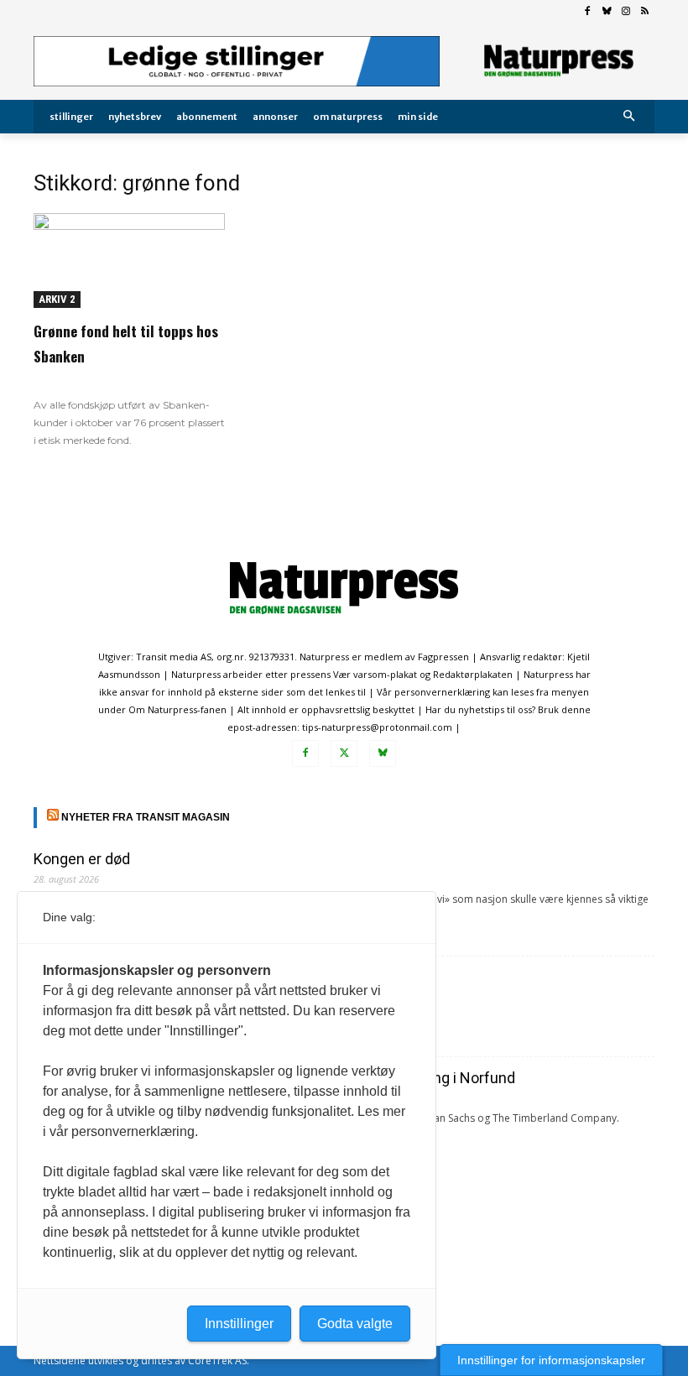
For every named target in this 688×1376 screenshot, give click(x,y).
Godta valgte (355, 1323)
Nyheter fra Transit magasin (145, 817)
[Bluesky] (607, 12)
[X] (344, 753)
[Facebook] (587, 12)
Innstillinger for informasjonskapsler (551, 1360)
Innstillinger (239, 1323)
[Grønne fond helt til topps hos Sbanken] (129, 260)
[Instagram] (625, 12)
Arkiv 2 (57, 299)
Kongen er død (82, 859)
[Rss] (644, 12)
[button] (629, 117)
